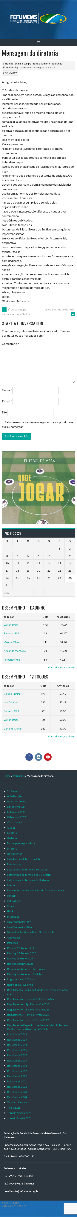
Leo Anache (11, 702)
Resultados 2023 (17, 1091)
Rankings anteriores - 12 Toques (26, 968)
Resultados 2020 (17, 1076)
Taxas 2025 (13, 1107)
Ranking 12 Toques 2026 (21, 953)
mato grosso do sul (44, 67)
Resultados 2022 (17, 1086)
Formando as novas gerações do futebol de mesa (35, 890)
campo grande (32, 63)
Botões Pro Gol (16, 806)
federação (56, 63)
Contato (12, 832)
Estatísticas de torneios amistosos (27, 869)
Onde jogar (13, 937)
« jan (6, 592)
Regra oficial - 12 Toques (21, 979)
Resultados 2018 (17, 1065)
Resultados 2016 (17, 1055)
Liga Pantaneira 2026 (19, 927)
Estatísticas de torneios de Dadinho (28, 879)
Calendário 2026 (16, 817)
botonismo (16, 63)
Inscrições (13, 916)
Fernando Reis (12, 659)
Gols (45, 616)
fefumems (9, 67)
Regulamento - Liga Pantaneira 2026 (28, 1009)
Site (4, 412)
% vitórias (63, 616)
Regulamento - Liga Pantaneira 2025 (28, 1004)
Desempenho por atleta (21, 843)
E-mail (7, 401)
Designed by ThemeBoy (14, 1206)
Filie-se (11, 885)
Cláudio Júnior (12, 693)
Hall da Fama (14, 900)
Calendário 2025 (16, 811)
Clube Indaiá (14, 822)
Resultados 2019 (17, 1071)
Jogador (9, 616)
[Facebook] (29, 757)
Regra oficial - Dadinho (20, 984)
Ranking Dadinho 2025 (20, 958)
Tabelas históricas (17, 1102)
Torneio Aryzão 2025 (19, 1112)
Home (7, 775)
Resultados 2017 (17, 1060)
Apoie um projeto (17, 801)
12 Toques (13, 791)
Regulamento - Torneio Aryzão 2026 (28, 1019)
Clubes (11, 827)
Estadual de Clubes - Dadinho (24, 859)
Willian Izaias (11, 624)
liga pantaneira (23, 67)
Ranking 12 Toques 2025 (21, 948)
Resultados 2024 (17, 1097)
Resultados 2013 (17, 1039)
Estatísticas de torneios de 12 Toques (29, 874)
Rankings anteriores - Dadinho (24, 974)
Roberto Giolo (12, 633)
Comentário (10, 343)
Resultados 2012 (17, 1034)
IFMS (10, 911)
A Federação (14, 796)
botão (6, 63)
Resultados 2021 (17, 1081)
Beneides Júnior (13, 728)
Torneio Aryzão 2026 (19, 1118)
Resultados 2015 (17, 1050)
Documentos (14, 853)
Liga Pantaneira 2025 (19, 921)
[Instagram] (38, 757)
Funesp (11, 895)
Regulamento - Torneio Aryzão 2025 (28, 1014)
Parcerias (12, 942)
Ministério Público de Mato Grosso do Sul (31, 932)
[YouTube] (48, 757)
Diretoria (12, 848)
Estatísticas (14, 864)
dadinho (45, 63)
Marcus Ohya (11, 642)
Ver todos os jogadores (61, 667)
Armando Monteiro (15, 650)
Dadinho (12, 838)
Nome (7, 390)
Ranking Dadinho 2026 (20, 963)
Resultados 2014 (17, 1044)
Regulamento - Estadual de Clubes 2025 (30, 999)
